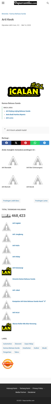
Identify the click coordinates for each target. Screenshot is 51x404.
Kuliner (36, 348)
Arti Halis (15, 245)
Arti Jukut (16, 290)
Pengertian (7, 352)
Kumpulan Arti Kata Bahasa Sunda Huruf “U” (29, 301)
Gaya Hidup (29, 344)
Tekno (16, 352)
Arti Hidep (16, 257)
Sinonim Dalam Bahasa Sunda (23, 279)
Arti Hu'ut (15, 312)
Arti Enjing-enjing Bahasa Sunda (18, 111)
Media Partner (21, 392)
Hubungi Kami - (12, 388)
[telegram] (44, 143)
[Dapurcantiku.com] (25, 3)
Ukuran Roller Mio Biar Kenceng (24, 324)
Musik (44, 348)
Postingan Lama (41, 201)
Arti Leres (9, 118)
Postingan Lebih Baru (11, 201)
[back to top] (46, 398)
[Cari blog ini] (47, 3)
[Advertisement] (25, 54)
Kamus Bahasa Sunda (11, 348)
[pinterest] (25, 143)
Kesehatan (27, 348)
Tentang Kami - (25, 388)
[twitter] (16, 143)
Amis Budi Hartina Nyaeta (15, 114)
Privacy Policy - (38, 388)
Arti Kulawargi (17, 268)
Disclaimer (31, 392)
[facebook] (6, 143)
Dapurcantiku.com (28, 400)
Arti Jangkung (17, 234)
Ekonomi (18, 344)
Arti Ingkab (16, 223)
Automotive (7, 344)
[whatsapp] (35, 143)
